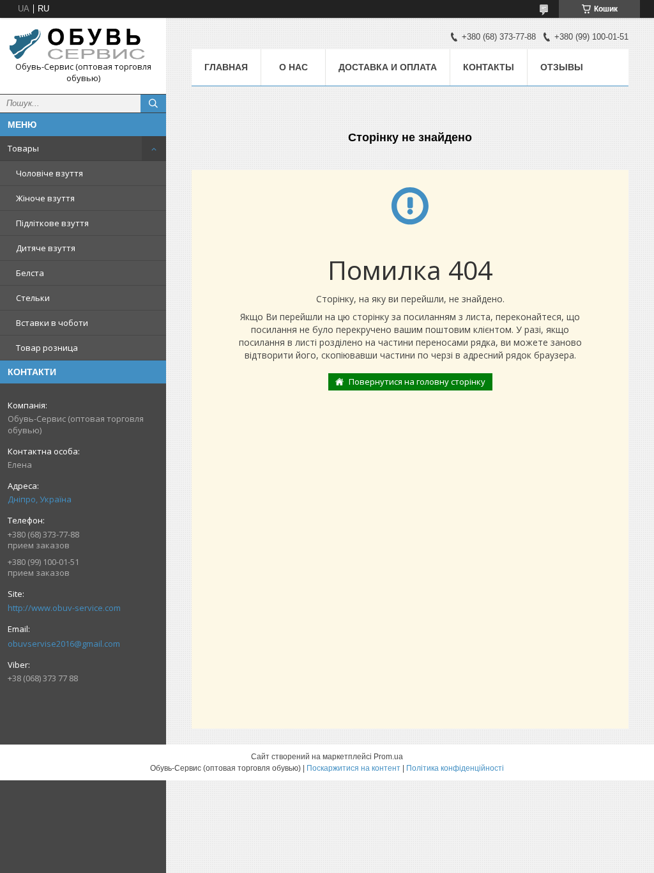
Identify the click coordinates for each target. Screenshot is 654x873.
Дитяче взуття (45, 248)
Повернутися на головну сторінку (417, 381)
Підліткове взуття (52, 223)
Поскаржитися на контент (353, 768)
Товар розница (47, 347)
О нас (293, 67)
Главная (226, 67)
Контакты (488, 67)
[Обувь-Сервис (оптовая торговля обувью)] (83, 44)
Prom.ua (388, 756)
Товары (23, 148)
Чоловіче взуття (49, 173)
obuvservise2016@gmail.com (64, 643)
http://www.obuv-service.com (64, 608)
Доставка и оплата (387, 67)
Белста (30, 273)
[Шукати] (153, 103)
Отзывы (561, 67)
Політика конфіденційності (455, 768)
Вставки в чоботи (52, 322)
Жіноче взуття (45, 198)
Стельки (33, 298)
